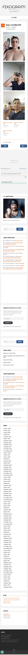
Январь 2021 (7, 564)
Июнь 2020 (7, 579)
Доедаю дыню (7, 362)
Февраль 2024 (8, 489)
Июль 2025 (7, 455)
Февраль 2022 (8, 538)
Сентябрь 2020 (8, 573)
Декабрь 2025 (8, 444)
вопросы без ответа (9, 599)
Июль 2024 (7, 479)
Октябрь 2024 (8, 473)
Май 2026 (6, 434)
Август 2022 (7, 526)
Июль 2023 (7, 504)
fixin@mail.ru (6, 614)
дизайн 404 (6, 602)
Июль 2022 (7, 528)
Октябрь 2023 (8, 497)
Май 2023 (6, 508)
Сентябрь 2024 (8, 475)
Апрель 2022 (7, 534)
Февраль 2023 (8, 514)
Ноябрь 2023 (7, 495)
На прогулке (21, 263)
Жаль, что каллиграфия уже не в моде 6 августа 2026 (13, 250)
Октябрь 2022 (8, 522)
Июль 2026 (7, 430)
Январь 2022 (7, 540)
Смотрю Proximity (19, 240)
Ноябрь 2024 (7, 471)
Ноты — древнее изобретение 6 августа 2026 (12, 257)
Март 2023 (7, 512)
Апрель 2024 (7, 485)
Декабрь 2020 (8, 567)
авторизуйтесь (23, 168)
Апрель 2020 (7, 583)
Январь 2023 (7, 516)
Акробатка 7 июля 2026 (9, 353)
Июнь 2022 (7, 530)
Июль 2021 (7, 552)
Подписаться (8, 322)
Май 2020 (6, 581)
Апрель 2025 (7, 461)
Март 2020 (7, 585)
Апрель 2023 (7, 510)
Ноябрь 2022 (7, 520)
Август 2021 (7, 550)
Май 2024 (6, 483)
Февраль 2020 (8, 587)
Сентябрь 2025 (8, 451)
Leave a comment (11, 29)
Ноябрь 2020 (7, 569)
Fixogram (14, 7)
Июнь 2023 (7, 506)
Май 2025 (6, 459)
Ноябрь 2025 (7, 447)
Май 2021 (6, 556)
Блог (10, 142)
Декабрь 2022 (8, 518)
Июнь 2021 (7, 554)
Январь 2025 (7, 467)
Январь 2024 (7, 491)
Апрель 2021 (7, 558)
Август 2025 (7, 453)
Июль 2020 (7, 577)
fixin (8, 27)
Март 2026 (7, 438)
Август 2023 (7, 501)
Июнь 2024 (7, 481)
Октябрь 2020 (8, 571)
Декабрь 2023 (8, 493)
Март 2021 (7, 560)
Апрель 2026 (7, 436)
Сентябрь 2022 (8, 524)
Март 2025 (7, 463)
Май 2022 (6, 532)
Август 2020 (7, 575)
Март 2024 (7, 487)
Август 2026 (7, 428)
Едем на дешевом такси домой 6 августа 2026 (13, 243)
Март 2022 (7, 536)
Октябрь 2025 (8, 449)
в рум (17, 599)
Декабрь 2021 (8, 542)
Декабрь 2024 (8, 469)
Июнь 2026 (7, 432)
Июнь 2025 (7, 457)
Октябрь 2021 (8, 546)
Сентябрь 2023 (8, 499)
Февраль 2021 (8, 562)
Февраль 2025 (8, 465)
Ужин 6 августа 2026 (8, 365)
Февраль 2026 (8, 440)
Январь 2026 (7, 442)
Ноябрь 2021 (7, 544)
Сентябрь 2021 (8, 548)
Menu (15, 17)
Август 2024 (7, 477)
